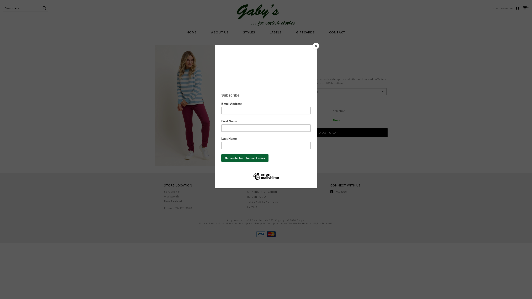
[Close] (316, 46)
